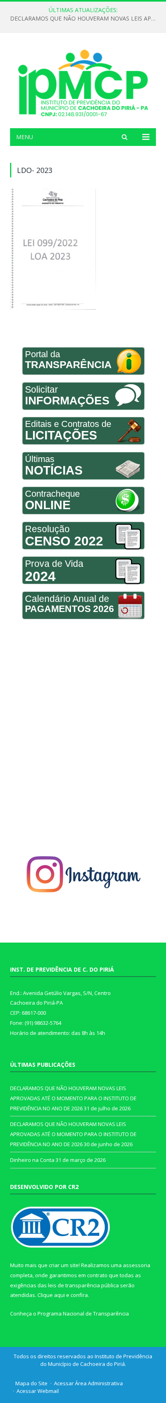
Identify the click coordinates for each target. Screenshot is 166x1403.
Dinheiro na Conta (32, 1160)
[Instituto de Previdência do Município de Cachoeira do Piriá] (83, 81)
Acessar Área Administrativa (88, 1383)
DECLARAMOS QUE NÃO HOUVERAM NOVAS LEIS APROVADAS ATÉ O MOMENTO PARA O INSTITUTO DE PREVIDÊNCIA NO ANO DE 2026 (85, 18)
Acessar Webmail (38, 1391)
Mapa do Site (31, 1383)
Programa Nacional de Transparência (83, 1313)
